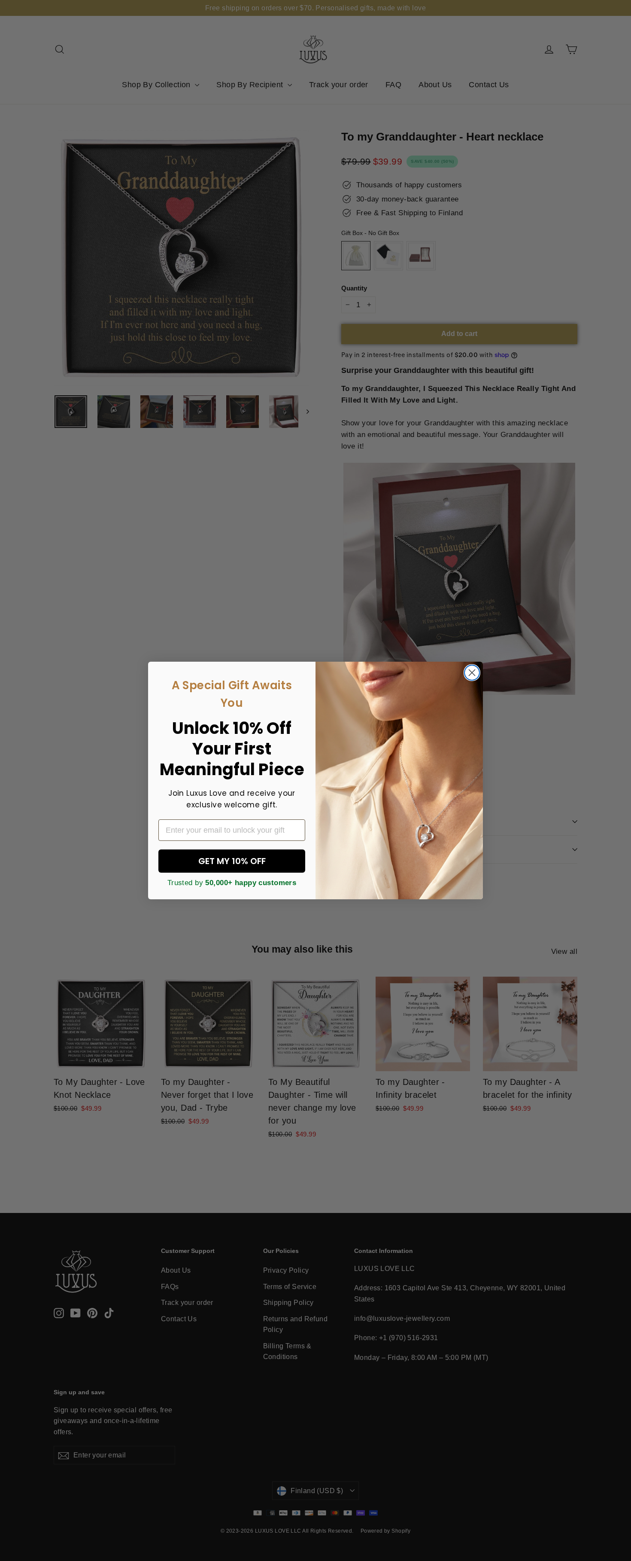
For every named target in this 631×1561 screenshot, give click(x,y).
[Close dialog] (471, 672)
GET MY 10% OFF (232, 861)
